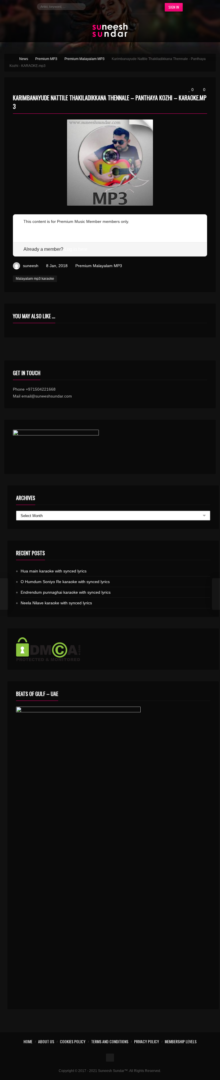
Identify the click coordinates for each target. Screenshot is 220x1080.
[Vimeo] (138, 6)
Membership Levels (181, 1041)
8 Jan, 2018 (57, 265)
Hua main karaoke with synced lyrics (54, 571)
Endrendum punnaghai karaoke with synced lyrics (66, 592)
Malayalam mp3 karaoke (35, 279)
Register (31, 228)
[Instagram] (113, 6)
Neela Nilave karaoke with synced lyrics (56, 603)
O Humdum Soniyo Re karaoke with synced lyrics (65, 581)
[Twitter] (104, 6)
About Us (46, 1041)
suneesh (30, 265)
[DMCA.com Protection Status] (113, 649)
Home (27, 1041)
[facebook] (95, 6)
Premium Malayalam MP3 (98, 265)
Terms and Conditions (109, 1041)
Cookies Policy (72, 1041)
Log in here (75, 249)
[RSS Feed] (147, 6)
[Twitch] (130, 6)
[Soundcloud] (121, 6)
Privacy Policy (146, 1041)
